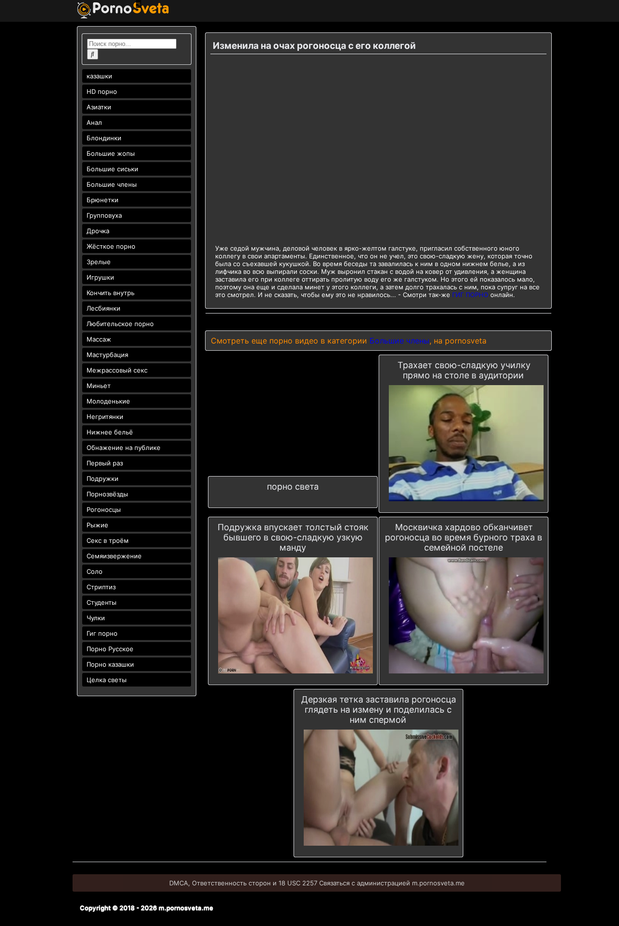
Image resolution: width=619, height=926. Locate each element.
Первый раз (105, 463)
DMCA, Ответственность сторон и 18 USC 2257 (243, 883)
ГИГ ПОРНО (470, 295)
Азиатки (99, 107)
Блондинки (104, 138)
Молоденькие (108, 401)
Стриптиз (101, 587)
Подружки (102, 478)
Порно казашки (110, 664)
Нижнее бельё (110, 432)
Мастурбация (107, 354)
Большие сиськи (112, 169)
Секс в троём (108, 540)
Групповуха (104, 215)
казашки (99, 76)
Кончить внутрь (110, 293)
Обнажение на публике (124, 447)
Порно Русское (110, 649)
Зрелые (99, 262)
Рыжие (97, 525)
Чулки (96, 618)
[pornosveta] (123, 16)
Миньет (99, 385)
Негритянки (105, 416)
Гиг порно (102, 633)
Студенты (102, 602)
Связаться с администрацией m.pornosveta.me (392, 883)
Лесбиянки (103, 308)
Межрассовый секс (117, 370)
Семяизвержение (114, 556)
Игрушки (100, 277)
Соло (95, 571)
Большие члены (112, 184)
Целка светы (107, 680)
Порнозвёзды (107, 494)
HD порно (102, 91)
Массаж (99, 339)
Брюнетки (102, 200)
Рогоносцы (104, 509)
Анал (94, 122)
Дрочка (98, 231)
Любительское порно (120, 324)
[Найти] (92, 54)
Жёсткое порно (111, 246)
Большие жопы (111, 153)
